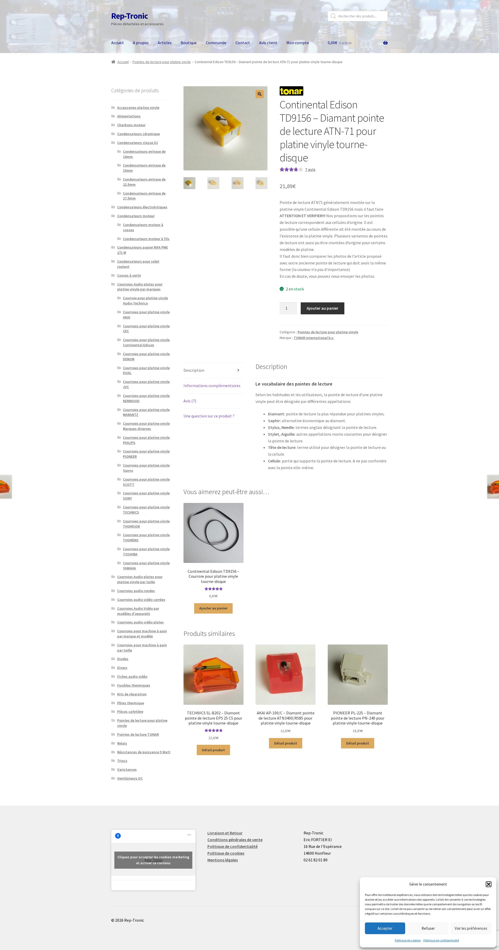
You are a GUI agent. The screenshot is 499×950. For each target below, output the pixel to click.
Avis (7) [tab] (189, 400)
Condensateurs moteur (136, 216)
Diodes (122, 658)
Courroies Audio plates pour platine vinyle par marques (139, 287)
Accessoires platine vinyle (138, 107)
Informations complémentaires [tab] (211, 385)
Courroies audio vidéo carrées (141, 599)
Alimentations (129, 116)
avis (310, 169)
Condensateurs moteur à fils (146, 238)
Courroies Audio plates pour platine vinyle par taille (139, 579)
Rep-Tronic (129, 16)
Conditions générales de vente (234, 839)
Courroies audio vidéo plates (140, 622)
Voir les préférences (471, 928)
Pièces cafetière (130, 711)
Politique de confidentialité (441, 940)
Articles (165, 42)
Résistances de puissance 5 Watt (143, 752)
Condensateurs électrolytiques (142, 207)
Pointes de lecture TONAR (138, 734)
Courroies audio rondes (136, 590)
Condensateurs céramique (138, 133)
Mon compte (297, 42)
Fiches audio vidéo (132, 676)
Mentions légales (222, 859)
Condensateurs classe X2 (137, 142)
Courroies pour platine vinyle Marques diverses (146, 426)
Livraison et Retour (224, 832)
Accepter (385, 928)
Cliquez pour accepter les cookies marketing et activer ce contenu (153, 860)
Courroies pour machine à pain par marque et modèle (142, 634)
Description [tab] (193, 370)
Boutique (189, 42)
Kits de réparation (132, 694)
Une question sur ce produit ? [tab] (208, 415)
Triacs (122, 760)
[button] (488, 884)
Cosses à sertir (129, 275)
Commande (216, 42)
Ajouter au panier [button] (213, 608)
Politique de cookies (408, 940)
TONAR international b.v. (314, 337)
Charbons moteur (131, 125)
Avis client (268, 42)
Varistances (127, 769)
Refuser (428, 928)
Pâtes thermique (130, 703)
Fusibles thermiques (133, 685)
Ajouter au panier (322, 308)
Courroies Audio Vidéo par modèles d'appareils (138, 611)
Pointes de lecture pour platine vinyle (162, 61)
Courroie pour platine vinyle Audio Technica (145, 300)
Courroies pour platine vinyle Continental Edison (146, 342)
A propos (141, 42)
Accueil (117, 42)
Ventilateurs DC (130, 778)
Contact (242, 42)
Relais (122, 743)
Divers (122, 667)
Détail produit (213, 750)
